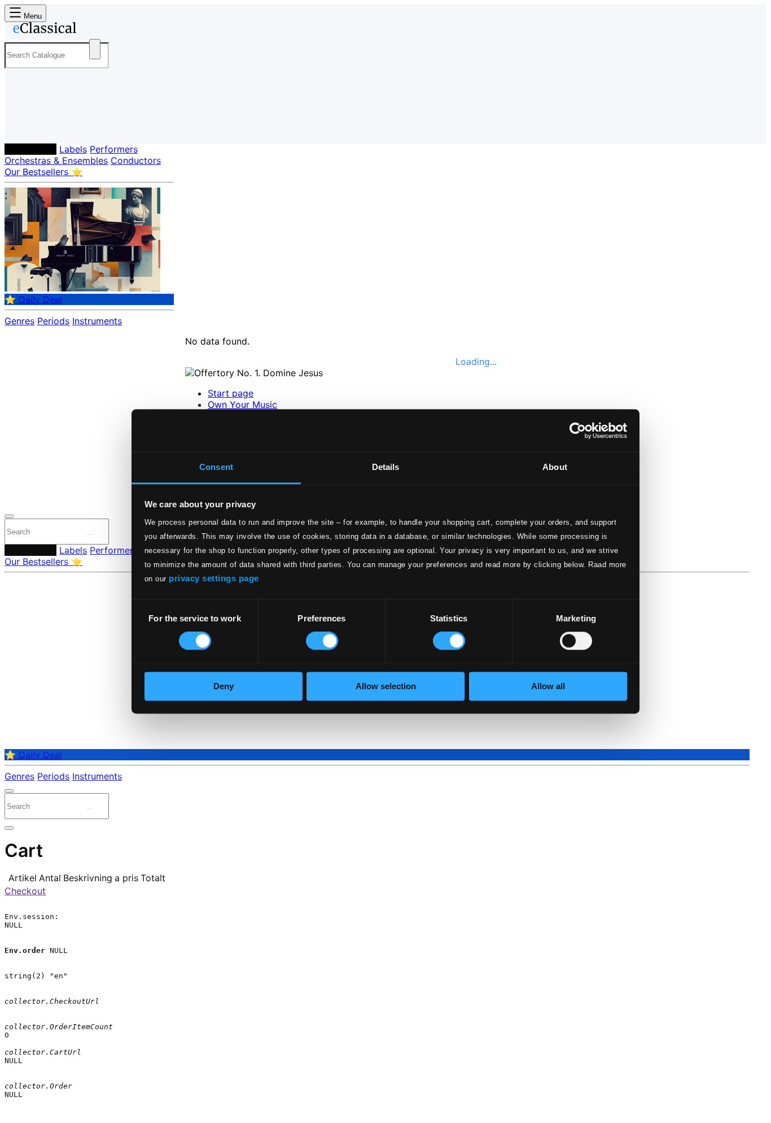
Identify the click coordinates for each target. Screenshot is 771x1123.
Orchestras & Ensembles (56, 160)
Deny (223, 686)
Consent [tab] (216, 467)
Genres (19, 321)
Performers (114, 149)
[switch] (322, 641)
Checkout (25, 890)
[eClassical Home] (95, 30)
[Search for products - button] (94, 49)
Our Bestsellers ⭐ (43, 171)
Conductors (136, 160)
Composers (30, 149)
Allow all (548, 686)
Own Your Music (242, 404)
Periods (53, 321)
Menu (31, 16)
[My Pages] (24, 125)
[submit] (89, 534)
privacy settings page (214, 578)
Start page (230, 393)
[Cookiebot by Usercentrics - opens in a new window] (577, 430)
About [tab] (554, 467)
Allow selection (386, 686)
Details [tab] (386, 467)
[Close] (9, 516)
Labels (73, 149)
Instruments (97, 321)
